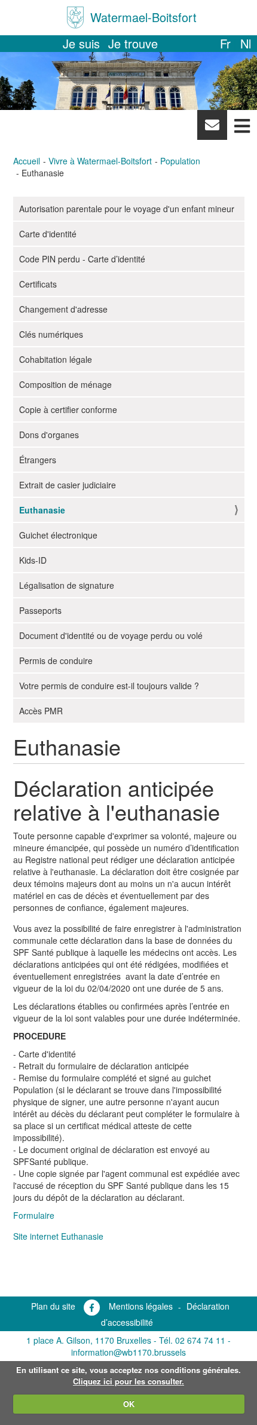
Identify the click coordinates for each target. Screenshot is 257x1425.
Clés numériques (51, 334)
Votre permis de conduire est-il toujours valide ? (109, 686)
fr (225, 43)
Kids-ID (33, 560)
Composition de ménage (65, 384)
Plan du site (53, 1306)
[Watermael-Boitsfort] (75, 17)
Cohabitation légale (55, 359)
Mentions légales (141, 1306)
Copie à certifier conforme (68, 409)
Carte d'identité (48, 234)
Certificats (38, 284)
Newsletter (212, 128)
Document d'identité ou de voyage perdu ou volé (111, 635)
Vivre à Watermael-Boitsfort (100, 161)
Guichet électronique (58, 535)
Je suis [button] (81, 43)
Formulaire (33, 1215)
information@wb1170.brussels (128, 1352)
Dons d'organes (49, 435)
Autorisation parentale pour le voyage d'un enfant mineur (126, 209)
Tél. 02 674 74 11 (192, 1340)
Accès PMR (41, 711)
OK (128, 1403)
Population (180, 161)
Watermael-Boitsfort (143, 17)
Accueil (26, 161)
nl (245, 43)
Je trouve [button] (133, 43)
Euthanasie (42, 510)
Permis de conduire (56, 660)
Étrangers (37, 460)
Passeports (40, 610)
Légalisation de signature (66, 585)
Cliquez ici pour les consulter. (128, 1381)
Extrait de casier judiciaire (67, 485)
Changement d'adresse (63, 309)
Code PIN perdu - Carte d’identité (82, 259)
